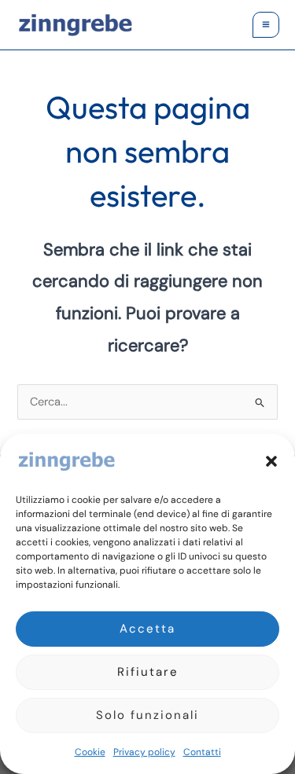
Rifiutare (148, 672)
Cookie (90, 752)
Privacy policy (144, 752)
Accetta (147, 628)
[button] (271, 461)
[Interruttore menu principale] (266, 25)
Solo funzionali (147, 715)
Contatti (202, 752)
